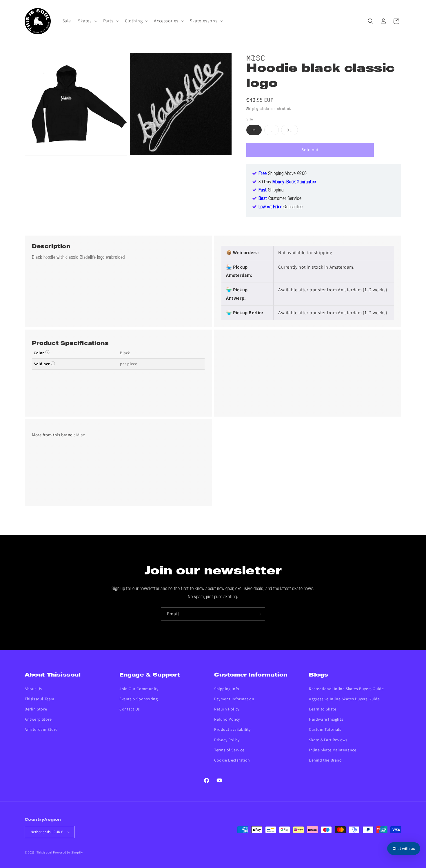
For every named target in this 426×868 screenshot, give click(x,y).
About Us (33, 688)
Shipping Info (226, 688)
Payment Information (234, 698)
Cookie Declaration (232, 760)
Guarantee (280, 207)
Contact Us (129, 709)
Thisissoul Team (39, 698)
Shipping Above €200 (282, 174)
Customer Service (280, 199)
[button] (87, 21)
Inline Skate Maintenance (332, 750)
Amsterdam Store (41, 729)
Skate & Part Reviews (328, 739)
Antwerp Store (38, 719)
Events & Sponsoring (138, 698)
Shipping (252, 109)
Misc (255, 57)
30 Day (287, 182)
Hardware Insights (326, 719)
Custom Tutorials (325, 729)
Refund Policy (227, 719)
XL (292, 131)
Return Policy (226, 709)
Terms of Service (229, 750)
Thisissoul (44, 852)
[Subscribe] (258, 614)
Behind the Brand (325, 760)
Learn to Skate (322, 709)
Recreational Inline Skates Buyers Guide (346, 688)
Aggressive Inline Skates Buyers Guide (344, 698)
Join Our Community (139, 688)
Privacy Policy (226, 739)
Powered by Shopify (68, 852)
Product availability (232, 729)
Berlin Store (36, 709)
